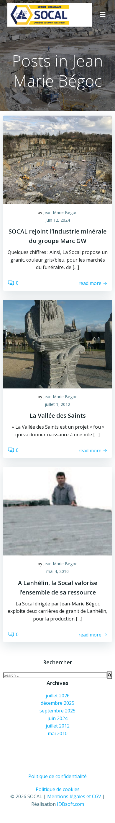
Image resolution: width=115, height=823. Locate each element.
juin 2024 (57, 718)
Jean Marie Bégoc (60, 212)
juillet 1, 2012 (57, 404)
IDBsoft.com (70, 804)
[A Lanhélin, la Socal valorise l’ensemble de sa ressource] (57, 511)
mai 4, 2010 (57, 571)
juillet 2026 (58, 695)
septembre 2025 (57, 710)
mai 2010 (58, 733)
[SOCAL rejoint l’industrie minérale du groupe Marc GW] (57, 159)
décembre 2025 (57, 703)
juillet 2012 (58, 725)
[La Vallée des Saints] (57, 343)
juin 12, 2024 (57, 220)
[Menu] (103, 15)
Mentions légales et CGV (74, 796)
